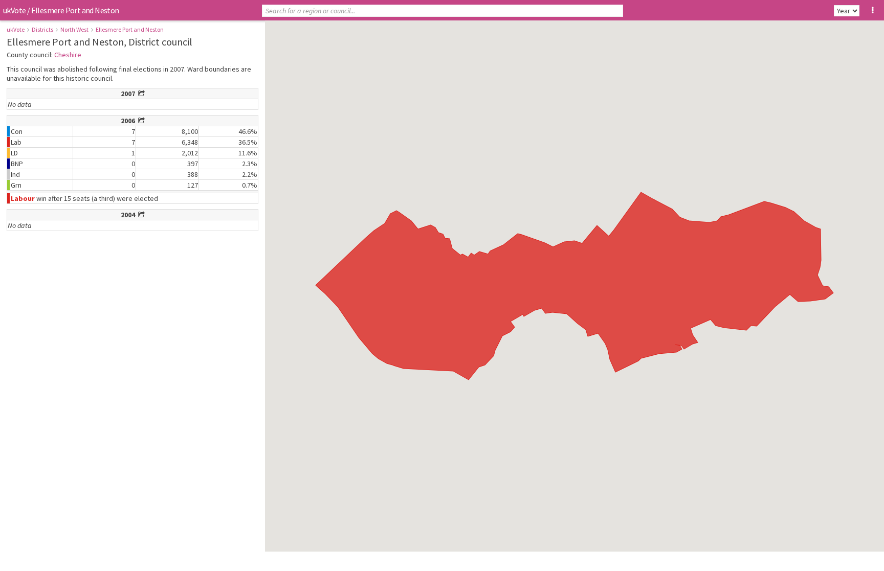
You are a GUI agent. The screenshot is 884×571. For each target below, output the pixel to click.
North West (74, 29)
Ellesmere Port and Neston (130, 29)
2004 (129, 214)
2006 (129, 120)
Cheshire (67, 54)
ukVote (14, 10)
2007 (129, 93)
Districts (42, 29)
